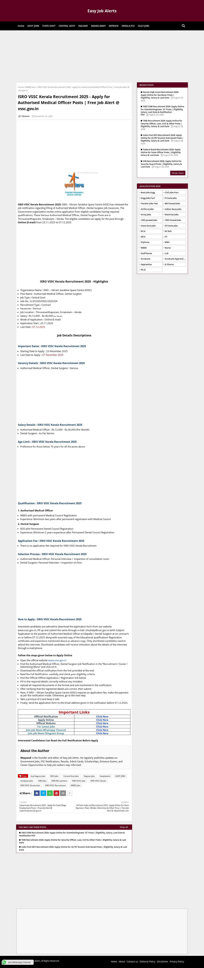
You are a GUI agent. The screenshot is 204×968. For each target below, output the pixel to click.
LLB (166, 253)
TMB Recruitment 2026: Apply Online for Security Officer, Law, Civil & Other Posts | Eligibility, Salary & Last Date (72, 841)
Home (21, 25)
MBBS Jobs (31, 87)
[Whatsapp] (50, 793)
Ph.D (143, 269)
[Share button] (69, 793)
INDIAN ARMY (98, 25)
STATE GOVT (48, 25)
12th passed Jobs (149, 220)
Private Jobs (171, 198)
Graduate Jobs (26, 780)
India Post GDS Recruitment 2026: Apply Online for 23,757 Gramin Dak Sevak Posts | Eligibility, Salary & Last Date (73, 848)
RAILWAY (83, 25)
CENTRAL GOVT (67, 25)
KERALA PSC (128, 25)
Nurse (168, 247)
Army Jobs (146, 214)
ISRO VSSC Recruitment (55, 785)
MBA (167, 242)
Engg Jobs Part (148, 198)
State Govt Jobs (148, 225)
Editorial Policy (147, 961)
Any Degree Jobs (38, 776)
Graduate (145, 258)
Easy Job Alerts (102, 10)
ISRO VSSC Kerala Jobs (30, 785)
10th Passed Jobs (173, 220)
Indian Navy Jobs (173, 209)
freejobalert (105, 776)
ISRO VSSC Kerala (98, 780)
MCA (143, 236)
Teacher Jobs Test (149, 203)
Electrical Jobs (171, 214)
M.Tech (168, 231)
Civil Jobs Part (171, 192)
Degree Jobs (89, 776)
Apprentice (146, 264)
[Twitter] (43, 793)
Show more (178, 173)
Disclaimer (162, 961)
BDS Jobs (54, 776)
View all (124, 827)
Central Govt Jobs (71, 776)
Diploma (145, 242)
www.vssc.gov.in (57, 660)
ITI (166, 236)
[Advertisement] (102, 56)
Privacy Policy (177, 961)
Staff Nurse (146, 253)
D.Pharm (169, 264)
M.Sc (143, 231)
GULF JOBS (143, 25)
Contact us (132, 961)
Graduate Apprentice (175, 258)
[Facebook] (37, 793)
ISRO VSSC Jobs (78, 780)
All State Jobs (171, 225)
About (122, 961)
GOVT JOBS (33, 25)
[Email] (63, 793)
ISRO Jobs (42, 780)
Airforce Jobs (147, 209)
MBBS (144, 247)
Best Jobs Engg (148, 192)
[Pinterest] (56, 793)
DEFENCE (114, 25)
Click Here (102, 716)
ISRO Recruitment (59, 780)
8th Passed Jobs (172, 203)
